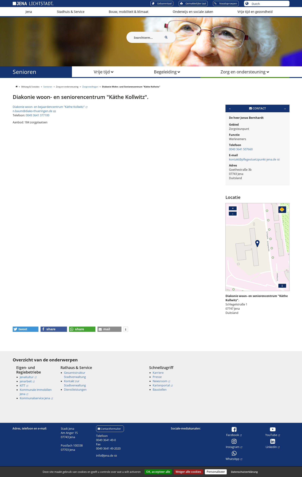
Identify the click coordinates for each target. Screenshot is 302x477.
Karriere (158, 373)
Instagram (232, 447)
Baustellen (160, 389)
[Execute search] (166, 37)
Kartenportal (161, 385)
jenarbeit (26, 381)
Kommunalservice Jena (35, 398)
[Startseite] (17, 86)
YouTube (271, 435)
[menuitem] (29, 11)
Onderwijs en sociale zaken (193, 12)
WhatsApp (232, 459)
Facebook (232, 435)
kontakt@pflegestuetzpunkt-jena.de (252, 159)
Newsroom (160, 381)
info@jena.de (104, 455)
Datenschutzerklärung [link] (244, 471)
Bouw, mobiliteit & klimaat (128, 12)
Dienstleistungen (75, 389)
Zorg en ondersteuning (243, 72)
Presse (157, 377)
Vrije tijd (102, 72)
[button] (26, 329)
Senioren (24, 72)
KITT (22, 385)
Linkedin (271, 447)
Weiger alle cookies (188, 472)
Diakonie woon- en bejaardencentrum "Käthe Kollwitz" (49, 107)
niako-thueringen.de (32, 111)
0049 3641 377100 (37, 115)
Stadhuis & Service (70, 12)
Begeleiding (165, 72)
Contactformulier (111, 428)
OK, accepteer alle (158, 472)
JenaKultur (27, 377)
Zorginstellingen (90, 86)
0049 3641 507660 (241, 149)
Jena (29, 12)
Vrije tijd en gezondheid (255, 12)
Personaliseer (216, 472)
